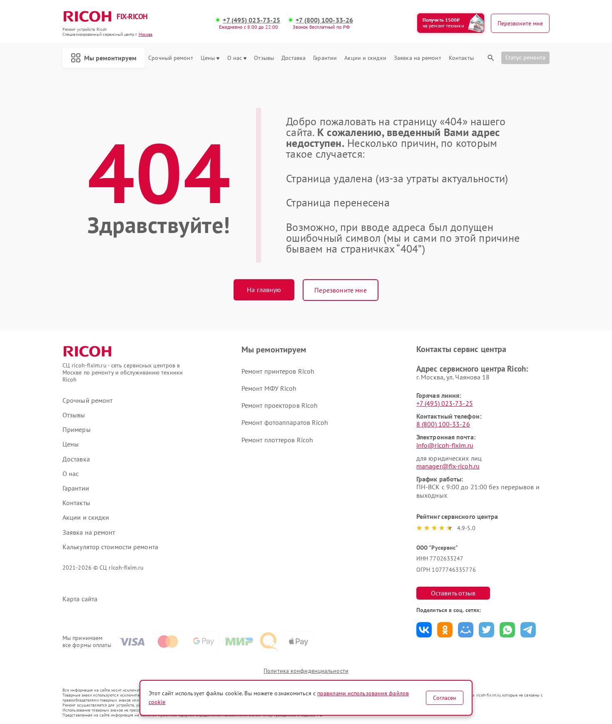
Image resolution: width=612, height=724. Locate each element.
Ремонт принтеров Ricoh (277, 371)
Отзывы (264, 58)
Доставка (293, 58)
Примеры (76, 430)
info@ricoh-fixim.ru (444, 445)
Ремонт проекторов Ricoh (279, 405)
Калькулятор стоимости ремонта (110, 547)
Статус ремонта (525, 57)
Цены (208, 58)
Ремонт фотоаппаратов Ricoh (284, 422)
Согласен (444, 698)
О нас (234, 58)
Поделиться (424, 629)
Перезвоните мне (340, 290)
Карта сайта (79, 599)
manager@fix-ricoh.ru (448, 466)
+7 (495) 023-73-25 (251, 20)
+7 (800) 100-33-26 (324, 20)
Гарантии (325, 58)
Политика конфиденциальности (306, 670)
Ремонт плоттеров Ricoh (277, 440)
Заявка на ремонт (417, 58)
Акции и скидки (365, 58)
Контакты (461, 58)
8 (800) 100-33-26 (443, 424)
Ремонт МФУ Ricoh (269, 388)
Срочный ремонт (170, 58)
